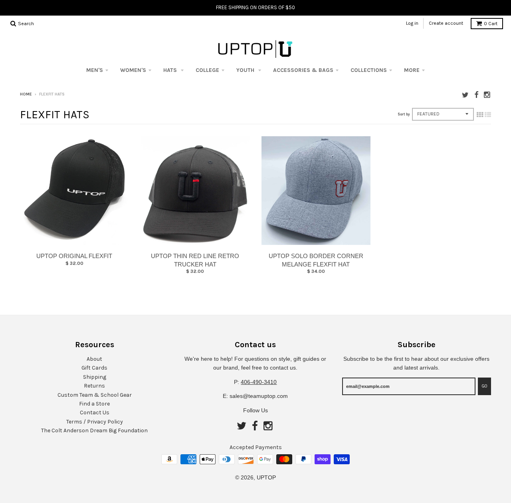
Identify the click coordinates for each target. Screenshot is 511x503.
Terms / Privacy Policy (94, 421)
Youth (246, 70)
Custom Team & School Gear (94, 395)
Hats (170, 70)
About (94, 359)
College (207, 70)
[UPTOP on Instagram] (487, 95)
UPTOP (266, 477)
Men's (94, 70)
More (412, 70)
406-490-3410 (259, 382)
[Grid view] (480, 114)
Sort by (404, 114)
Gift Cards (94, 367)
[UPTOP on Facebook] (476, 95)
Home (26, 94)
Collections (369, 70)
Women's (133, 70)
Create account (446, 23)
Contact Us (94, 412)
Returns (94, 385)
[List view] (488, 114)
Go (484, 386)
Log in (412, 23)
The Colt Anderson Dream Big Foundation (94, 430)
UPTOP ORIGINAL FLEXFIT (74, 255)
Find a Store (94, 403)
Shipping (94, 377)
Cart (490, 23)
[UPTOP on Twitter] (465, 95)
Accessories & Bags (303, 70)
